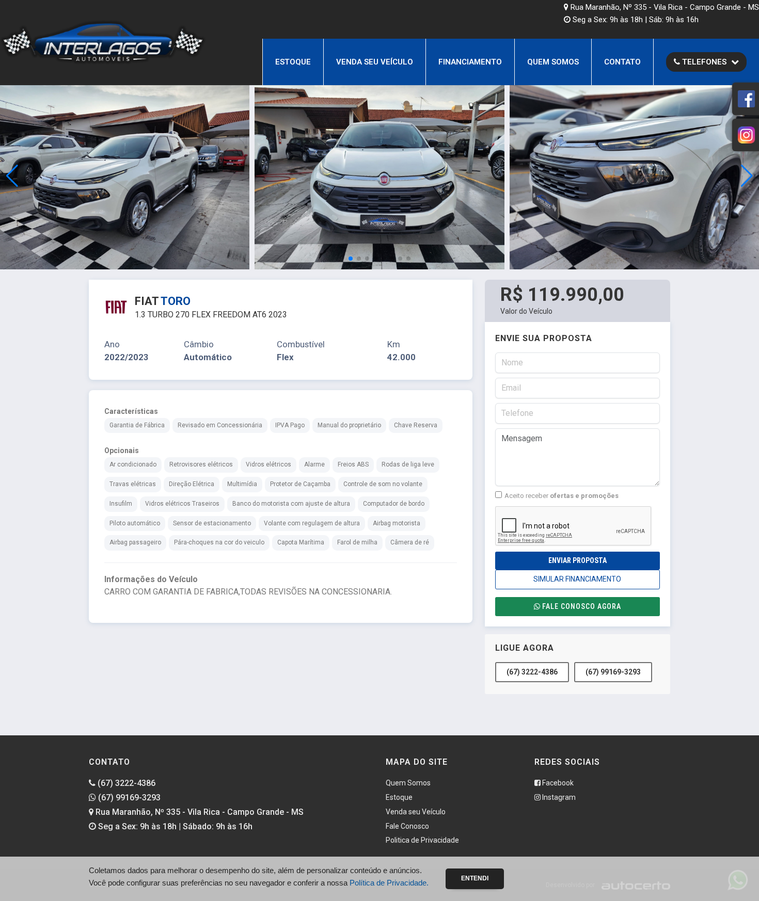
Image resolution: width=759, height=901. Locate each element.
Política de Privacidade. (389, 882)
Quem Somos (553, 62)
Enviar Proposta (577, 560)
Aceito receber (561, 496)
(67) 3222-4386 (532, 672)
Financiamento (470, 62)
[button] (747, 176)
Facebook (557, 783)
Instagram (558, 797)
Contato (622, 62)
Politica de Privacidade (422, 840)
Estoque (293, 62)
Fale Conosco (407, 826)
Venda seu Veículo (374, 62)
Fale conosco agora (581, 606)
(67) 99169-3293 (613, 672)
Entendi (474, 878)
